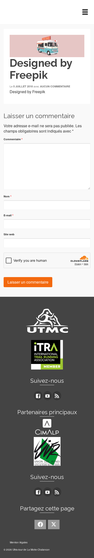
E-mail (8, 215)
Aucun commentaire (55, 86)
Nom (7, 196)
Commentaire (13, 139)
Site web (9, 234)
